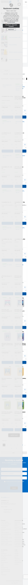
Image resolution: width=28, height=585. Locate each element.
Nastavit (11, 29)
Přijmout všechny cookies (11, 25)
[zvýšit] (25, 110)
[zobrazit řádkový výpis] (26, 70)
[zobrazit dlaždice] (24, 70)
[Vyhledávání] (25, 5)
